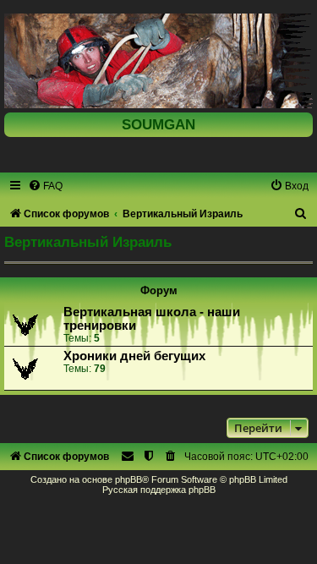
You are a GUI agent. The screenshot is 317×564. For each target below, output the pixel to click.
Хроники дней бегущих (134, 356)
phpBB (128, 479)
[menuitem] (45, 186)
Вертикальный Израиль (88, 241)
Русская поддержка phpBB (159, 490)
